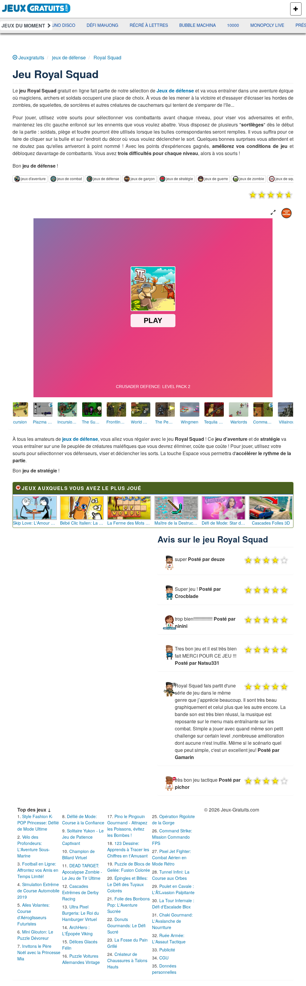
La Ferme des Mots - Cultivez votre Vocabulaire (129, 523)
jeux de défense (106, 178)
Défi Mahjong (60, 25)
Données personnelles (164, 969)
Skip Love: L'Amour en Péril (35, 523)
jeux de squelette (289, 178)
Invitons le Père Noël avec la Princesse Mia (38, 952)
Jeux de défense (175, 90)
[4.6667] (270, 194)
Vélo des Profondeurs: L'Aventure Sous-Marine (33, 846)
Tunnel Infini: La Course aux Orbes (170, 875)
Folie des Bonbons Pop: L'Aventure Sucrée (128, 905)
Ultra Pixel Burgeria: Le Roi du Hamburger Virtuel (80, 913)
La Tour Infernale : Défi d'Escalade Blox (173, 903)
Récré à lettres (107, 25)
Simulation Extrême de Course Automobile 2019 (38, 890)
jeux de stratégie (179, 178)
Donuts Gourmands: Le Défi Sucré (126, 925)
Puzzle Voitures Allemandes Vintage (81, 959)
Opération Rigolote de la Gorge (173, 819)
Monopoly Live (225, 25)
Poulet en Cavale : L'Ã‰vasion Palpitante (173, 889)
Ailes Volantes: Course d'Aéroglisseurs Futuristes (33, 914)
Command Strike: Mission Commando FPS (172, 837)
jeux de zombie (251, 178)
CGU (164, 958)
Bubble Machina (155, 25)
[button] (273, 212)
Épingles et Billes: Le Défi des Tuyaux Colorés (127, 884)
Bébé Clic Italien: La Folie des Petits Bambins (82, 523)
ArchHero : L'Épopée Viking (77, 930)
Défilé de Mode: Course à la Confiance (83, 819)
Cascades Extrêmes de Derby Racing (80, 892)
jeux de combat (69, 178)
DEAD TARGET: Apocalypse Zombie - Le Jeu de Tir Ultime (82, 872)
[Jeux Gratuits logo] (36, 7)
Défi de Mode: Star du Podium (224, 523)
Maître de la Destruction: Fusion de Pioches (176, 523)
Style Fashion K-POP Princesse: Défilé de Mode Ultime (38, 822)
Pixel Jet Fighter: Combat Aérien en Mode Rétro (171, 857)
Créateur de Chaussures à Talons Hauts (127, 960)
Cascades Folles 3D (271, 523)
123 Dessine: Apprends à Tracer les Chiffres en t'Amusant (128, 849)
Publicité (167, 950)
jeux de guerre (216, 178)
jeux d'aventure (33, 178)
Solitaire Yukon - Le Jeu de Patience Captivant (83, 837)
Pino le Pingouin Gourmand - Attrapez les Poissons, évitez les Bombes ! (127, 825)
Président (265, 25)
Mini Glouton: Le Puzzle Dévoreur (35, 935)
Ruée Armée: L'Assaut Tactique (169, 938)
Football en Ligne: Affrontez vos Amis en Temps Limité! (37, 870)
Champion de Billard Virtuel (78, 854)
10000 (191, 25)
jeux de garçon (143, 178)
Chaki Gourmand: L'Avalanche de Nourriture (172, 921)
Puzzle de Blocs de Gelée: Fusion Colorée (128, 867)
